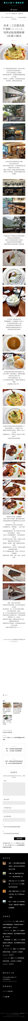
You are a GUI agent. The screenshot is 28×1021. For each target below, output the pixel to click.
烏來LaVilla (10, 737)
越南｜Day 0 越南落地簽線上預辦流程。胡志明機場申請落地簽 (14, 933)
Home (7, 13)
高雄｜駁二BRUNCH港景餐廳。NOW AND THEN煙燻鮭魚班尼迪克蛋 (16, 884)
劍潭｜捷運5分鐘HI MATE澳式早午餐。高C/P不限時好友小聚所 (17, 894)
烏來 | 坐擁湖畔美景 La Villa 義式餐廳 (7, 722)
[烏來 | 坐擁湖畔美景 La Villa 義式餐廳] (7, 717)
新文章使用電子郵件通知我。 (12, 833)
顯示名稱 (7, 799)
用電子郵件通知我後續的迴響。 (12, 826)
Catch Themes (20, 1016)
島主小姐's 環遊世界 (14, 3)
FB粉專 (6, 997)
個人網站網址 (7, 816)
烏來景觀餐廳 (18, 737)
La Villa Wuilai (7, 639)
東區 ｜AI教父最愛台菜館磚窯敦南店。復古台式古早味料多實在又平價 (17, 866)
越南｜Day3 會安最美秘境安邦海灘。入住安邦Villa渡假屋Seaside (14, 952)
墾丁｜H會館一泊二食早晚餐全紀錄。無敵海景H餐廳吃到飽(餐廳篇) (17, 904)
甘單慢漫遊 (7, 939)
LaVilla (5, 737)
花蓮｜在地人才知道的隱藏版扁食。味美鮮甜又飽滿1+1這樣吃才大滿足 (13, 924)
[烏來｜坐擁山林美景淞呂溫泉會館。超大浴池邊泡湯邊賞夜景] (17, 705)
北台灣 (19, 13)
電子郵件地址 (8, 808)
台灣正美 (14, 13)
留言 (5, 781)
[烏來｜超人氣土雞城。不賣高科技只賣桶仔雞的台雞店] (7, 705)
